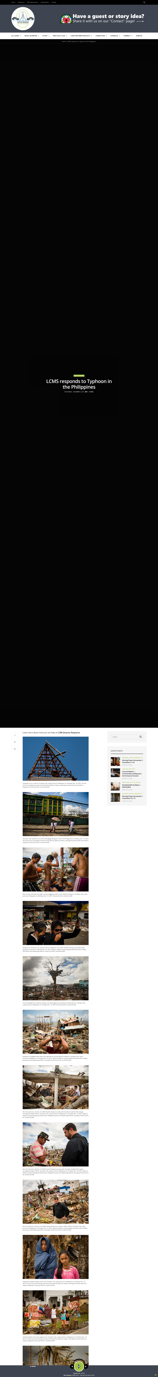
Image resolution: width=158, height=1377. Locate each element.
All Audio (15, 36)
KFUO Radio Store (32, 2)
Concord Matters (128, 769)
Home (13, 2)
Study (44, 36)
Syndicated (100, 36)
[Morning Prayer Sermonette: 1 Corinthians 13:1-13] (115, 797)
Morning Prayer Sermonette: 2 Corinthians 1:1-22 (132, 761)
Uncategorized (79, 375)
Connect (127, 36)
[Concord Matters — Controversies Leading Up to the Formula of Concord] (115, 772)
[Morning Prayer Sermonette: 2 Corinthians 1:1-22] (115, 761)
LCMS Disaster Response (69, 732)
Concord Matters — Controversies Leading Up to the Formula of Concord (131, 773)
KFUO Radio (68, 392)
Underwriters (45, 2)
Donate (54, 2)
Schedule (114, 36)
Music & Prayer (31, 36)
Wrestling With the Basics (131, 782)
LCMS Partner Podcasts (80, 36)
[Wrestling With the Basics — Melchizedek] (115, 786)
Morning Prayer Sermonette (132, 757)
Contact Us (21, 2)
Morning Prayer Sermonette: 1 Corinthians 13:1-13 (132, 797)
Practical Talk (59, 36)
